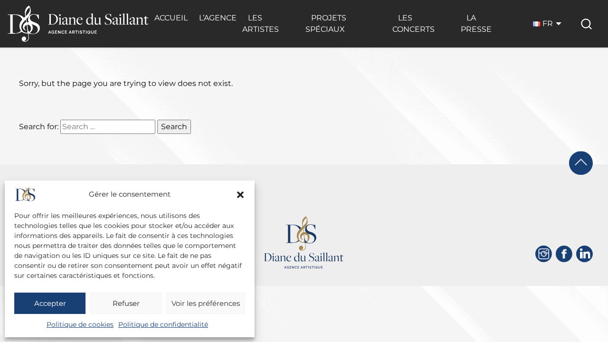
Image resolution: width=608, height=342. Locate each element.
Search (174, 126)
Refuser (126, 303)
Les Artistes (260, 23)
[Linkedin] (584, 254)
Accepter (50, 303)
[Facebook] (564, 254)
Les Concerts (413, 23)
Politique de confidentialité (163, 324)
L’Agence (218, 17)
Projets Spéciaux (325, 23)
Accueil (171, 17)
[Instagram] (543, 254)
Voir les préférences (205, 303)
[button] (240, 195)
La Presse (476, 23)
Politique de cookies (80, 324)
